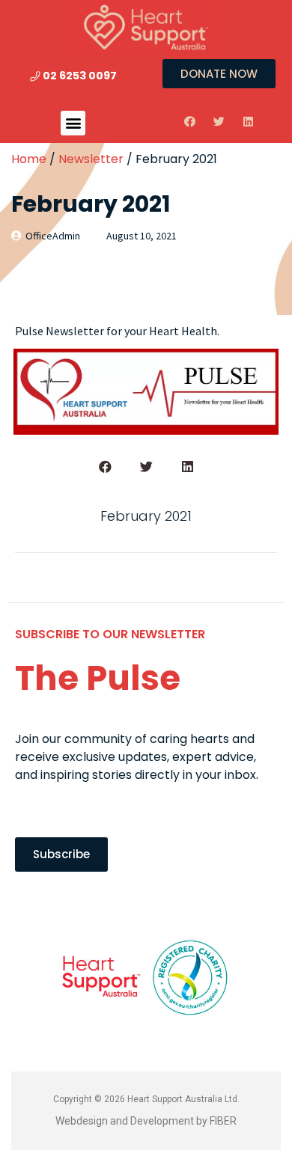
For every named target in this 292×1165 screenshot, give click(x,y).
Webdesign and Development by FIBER (146, 1121)
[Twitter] (219, 122)
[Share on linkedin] (187, 466)
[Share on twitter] (146, 466)
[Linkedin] (248, 122)
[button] (73, 123)
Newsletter (91, 159)
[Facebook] (190, 122)
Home (28, 159)
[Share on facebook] (105, 466)
